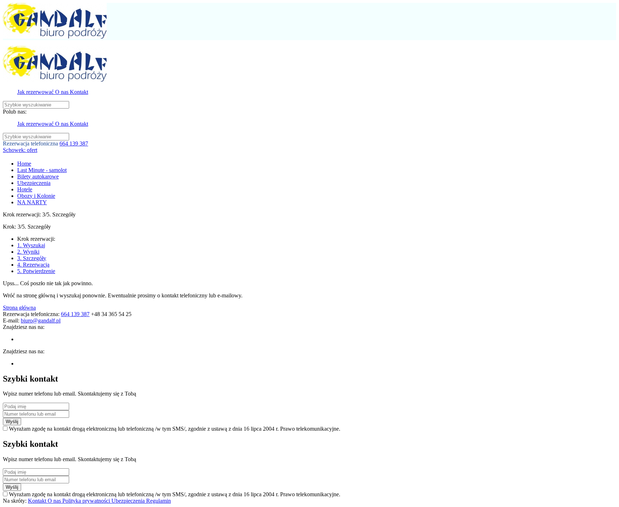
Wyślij (12, 421)
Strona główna (19, 308)
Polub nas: (15, 112)
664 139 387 (73, 143)
